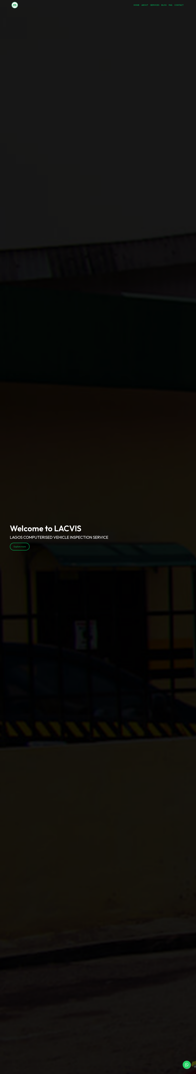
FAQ (170, 5)
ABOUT (144, 5)
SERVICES (154, 5)
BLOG (164, 5)
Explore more (20, 546)
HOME (136, 5)
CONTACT (179, 5)
